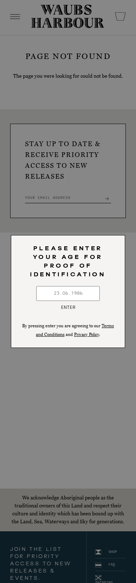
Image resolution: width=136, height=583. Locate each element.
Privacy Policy (86, 334)
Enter (68, 307)
